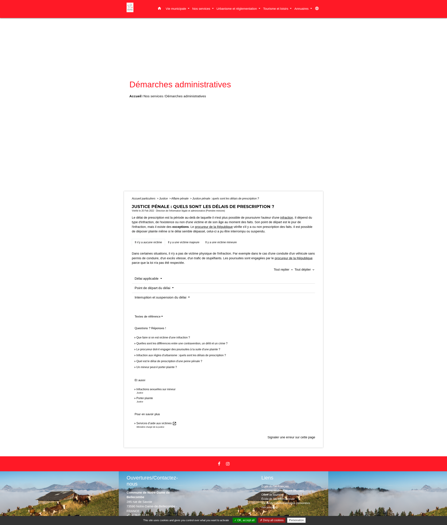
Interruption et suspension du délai (161, 297)
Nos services (153, 96)
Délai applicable (147, 278)
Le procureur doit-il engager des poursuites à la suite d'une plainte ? (178, 349)
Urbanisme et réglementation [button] (237, 8)
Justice (163, 198)
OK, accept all (246, 520)
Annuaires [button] (301, 8)
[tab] (148, 242)
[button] (159, 9)
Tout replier (284, 269)
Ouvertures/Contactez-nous (152, 481)
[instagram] (227, 464)
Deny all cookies (273, 520)
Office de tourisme (272, 494)
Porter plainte (144, 398)
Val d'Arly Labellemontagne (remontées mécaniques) (285, 505)
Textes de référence (147, 316)
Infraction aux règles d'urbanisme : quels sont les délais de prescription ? (181, 355)
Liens (267, 478)
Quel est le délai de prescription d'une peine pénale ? (169, 361)
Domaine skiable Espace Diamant (282, 490)
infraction (286, 217)
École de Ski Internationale (278, 498)
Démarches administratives (185, 96)
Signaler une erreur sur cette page (291, 437)
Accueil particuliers (144, 198)
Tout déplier (305, 269)
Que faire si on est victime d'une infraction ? (163, 337)
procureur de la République (214, 227)
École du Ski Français (275, 486)
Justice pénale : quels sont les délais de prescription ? (225, 198)
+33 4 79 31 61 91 (138, 515)
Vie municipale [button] (176, 8)
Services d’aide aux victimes (156, 423)
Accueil (135, 96)
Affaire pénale (180, 198)
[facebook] (219, 464)
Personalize (296, 520)
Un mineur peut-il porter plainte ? (156, 367)
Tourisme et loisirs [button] (276, 8)
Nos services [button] (201, 8)
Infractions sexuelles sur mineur (155, 389)
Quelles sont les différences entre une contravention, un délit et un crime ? (182, 343)
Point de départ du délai (153, 288)
